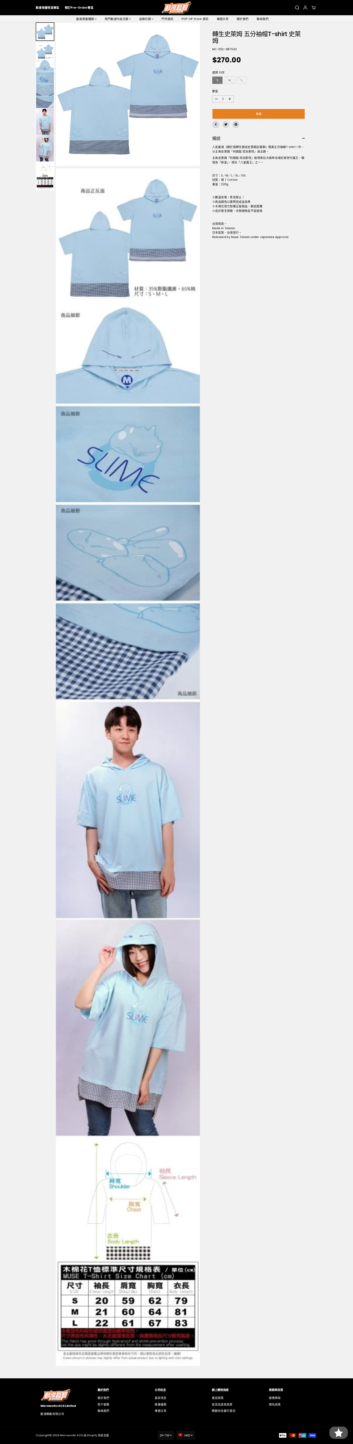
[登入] (305, 7)
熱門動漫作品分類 (117, 19)
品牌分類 (145, 19)
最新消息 (160, 1398)
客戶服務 (103, 1404)
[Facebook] (215, 124)
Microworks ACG (71, 1435)
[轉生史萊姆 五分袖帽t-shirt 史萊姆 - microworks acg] (128, 94)
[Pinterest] (235, 124)
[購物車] (313, 7)
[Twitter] (225, 124)
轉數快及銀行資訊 (223, 1411)
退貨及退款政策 (222, 1404)
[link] (62, 1395)
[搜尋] (297, 7)
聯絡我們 (262, 19)
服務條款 (275, 1398)
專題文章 (222, 19)
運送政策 (218, 1398)
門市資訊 (167, 19)
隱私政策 (275, 1404)
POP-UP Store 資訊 (195, 19)
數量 (215, 91)
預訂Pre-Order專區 (79, 8)
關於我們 (242, 19)
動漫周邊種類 (85, 19)
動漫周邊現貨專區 (47, 8)
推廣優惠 (160, 1404)
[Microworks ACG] (177, 7)
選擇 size (218, 72)
